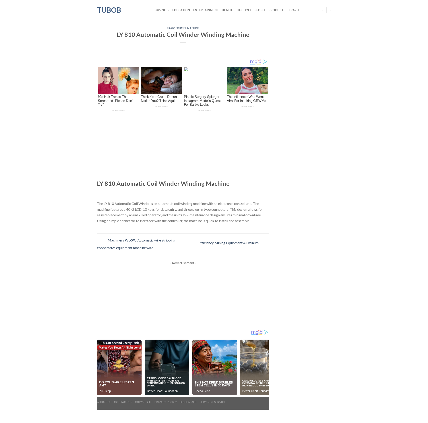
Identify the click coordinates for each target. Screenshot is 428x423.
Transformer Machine (183, 28)
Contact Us (123, 402)
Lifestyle (244, 10)
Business (162, 10)
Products (277, 10)
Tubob (109, 10)
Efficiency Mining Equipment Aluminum (228, 243)
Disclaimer (188, 402)
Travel (294, 10)
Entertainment (206, 10)
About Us (104, 402)
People (260, 10)
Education (181, 10)
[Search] (150, 10)
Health (228, 10)
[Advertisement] (183, 146)
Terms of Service (213, 402)
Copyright (143, 402)
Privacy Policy (165, 402)
